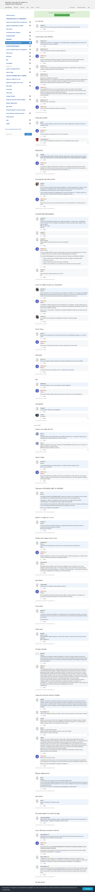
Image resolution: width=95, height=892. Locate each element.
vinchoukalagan (43, 139)
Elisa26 (42, 653)
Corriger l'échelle (40, 649)
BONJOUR (39, 150)
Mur (36, 379)
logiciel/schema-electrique (68, 370)
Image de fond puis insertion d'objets (47, 695)
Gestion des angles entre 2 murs (46, 538)
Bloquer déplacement (42, 773)
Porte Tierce (39, 329)
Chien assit (39, 629)
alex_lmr (42, 359)
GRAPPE (42, 154)
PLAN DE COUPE (41, 118)
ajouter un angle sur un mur (44, 517)
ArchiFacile (8, 7)
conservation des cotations (44, 37)
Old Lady (42, 289)
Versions (22, 7)
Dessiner (16, 7)
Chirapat (42, 414)
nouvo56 (42, 218)
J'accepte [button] (87, 888)
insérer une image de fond (44, 429)
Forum (32, 7)
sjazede (42, 610)
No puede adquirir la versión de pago (47, 813)
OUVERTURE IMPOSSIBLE (44, 214)
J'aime (44, 29)
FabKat (41, 666)
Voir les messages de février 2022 (13, 129)
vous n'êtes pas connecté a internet (47, 830)
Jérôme (42, 55)
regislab (42, 699)
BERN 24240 (43, 383)
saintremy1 (42, 41)
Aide (28, 7)
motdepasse (58, 851)
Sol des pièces (40, 882)
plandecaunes (43, 49)
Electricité (38, 355)
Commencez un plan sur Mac (62, 15)
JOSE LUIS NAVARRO (45, 817)
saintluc (42, 232)
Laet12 (41, 122)
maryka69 (42, 408)
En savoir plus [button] (6, 889)
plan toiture (39, 796)
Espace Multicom (44, 711)
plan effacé (39, 580)
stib (41, 492)
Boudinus (42, 633)
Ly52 (41, 800)
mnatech (42, 461)
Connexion (72, 7)
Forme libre (39, 606)
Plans (37, 7)
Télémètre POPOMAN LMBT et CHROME (49, 488)
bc (69, 169)
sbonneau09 (43, 542)
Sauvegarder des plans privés (45, 179)
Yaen (41, 433)
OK (28, 134)
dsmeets (42, 183)
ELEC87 (42, 728)
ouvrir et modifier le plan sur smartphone (48, 285)
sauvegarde (39, 404)
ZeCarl (41, 333)
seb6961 (42, 25)
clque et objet (39, 457)
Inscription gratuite (81, 7)
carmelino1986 (43, 584)
